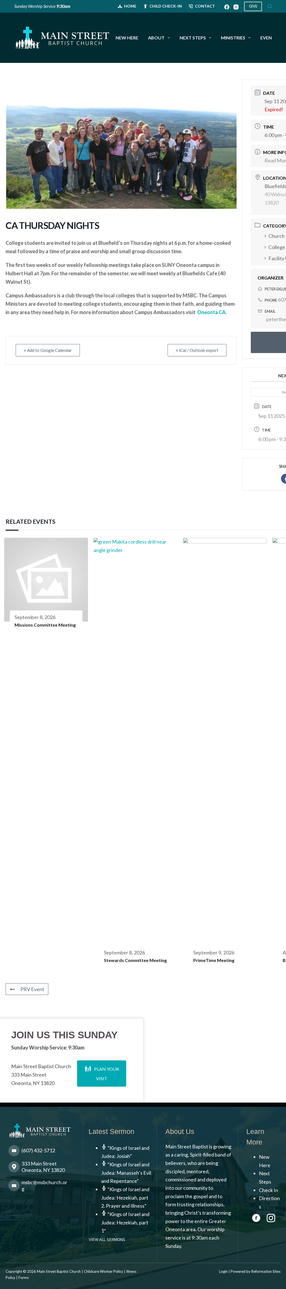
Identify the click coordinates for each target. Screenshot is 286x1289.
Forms (23, 1277)
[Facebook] (226, 7)
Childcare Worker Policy (103, 1271)
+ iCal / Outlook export (197, 350)
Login (223, 1271)
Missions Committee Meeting (45, 624)
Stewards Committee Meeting (135, 960)
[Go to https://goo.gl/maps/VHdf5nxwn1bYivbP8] (41, 1168)
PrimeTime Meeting (213, 960)
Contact (205, 6)
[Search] (270, 6)
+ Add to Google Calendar (48, 350)
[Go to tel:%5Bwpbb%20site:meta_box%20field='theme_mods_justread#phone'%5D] (41, 1152)
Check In (268, 1190)
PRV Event (32, 989)
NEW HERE (127, 37)
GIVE (253, 6)
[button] (101, 1073)
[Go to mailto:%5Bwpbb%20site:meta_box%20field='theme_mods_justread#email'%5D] (41, 1187)
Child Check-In (165, 6)
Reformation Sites (265, 1271)
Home (130, 6)
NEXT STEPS (193, 37)
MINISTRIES (233, 37)
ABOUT (156, 37)
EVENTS (268, 37)
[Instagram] (236, 7)
